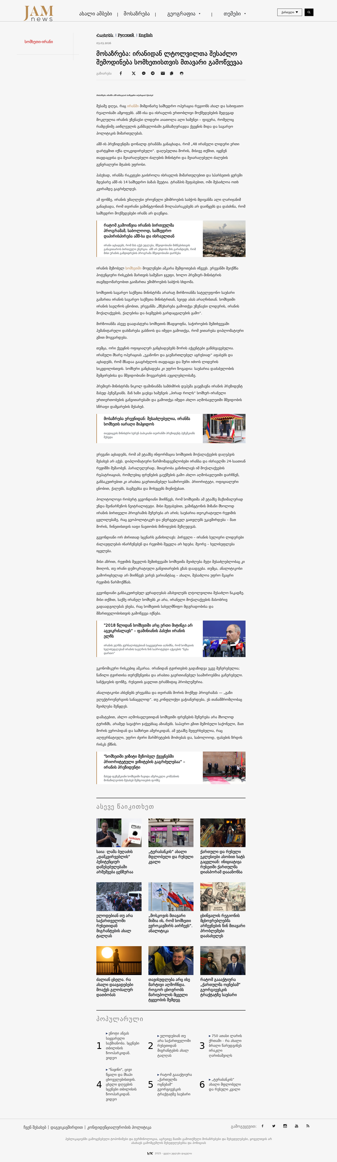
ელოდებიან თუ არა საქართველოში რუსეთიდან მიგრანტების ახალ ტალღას (114, 925)
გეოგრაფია (181, 13)
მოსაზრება (137, 13)
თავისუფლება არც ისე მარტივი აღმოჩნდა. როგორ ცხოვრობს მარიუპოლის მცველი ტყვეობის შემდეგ (169, 989)
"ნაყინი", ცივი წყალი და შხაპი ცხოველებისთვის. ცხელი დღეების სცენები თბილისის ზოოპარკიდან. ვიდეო (121, 1084)
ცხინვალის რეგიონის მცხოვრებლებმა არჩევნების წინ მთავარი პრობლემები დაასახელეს (222, 925)
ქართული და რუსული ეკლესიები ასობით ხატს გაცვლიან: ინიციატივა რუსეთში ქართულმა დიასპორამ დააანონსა (222, 861)
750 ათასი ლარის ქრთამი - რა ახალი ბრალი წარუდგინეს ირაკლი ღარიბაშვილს (225, 1045)
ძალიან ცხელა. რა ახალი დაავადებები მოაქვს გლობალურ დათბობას (114, 987)
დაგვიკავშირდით (67, 1127)
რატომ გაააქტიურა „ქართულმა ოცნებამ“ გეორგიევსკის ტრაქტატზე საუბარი (220, 987)
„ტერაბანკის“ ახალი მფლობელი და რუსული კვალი (170, 856)
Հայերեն (105, 35)
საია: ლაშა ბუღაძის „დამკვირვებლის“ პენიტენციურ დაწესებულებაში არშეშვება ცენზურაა (114, 861)
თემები (232, 13)
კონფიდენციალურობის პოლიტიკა (119, 1127)
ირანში (133, 106)
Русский (126, 35)
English (146, 35)
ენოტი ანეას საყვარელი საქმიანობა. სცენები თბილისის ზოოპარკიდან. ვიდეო (122, 1045)
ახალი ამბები (95, 13)
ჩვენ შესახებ (35, 1127)
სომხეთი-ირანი (39, 41)
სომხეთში (133, 268)
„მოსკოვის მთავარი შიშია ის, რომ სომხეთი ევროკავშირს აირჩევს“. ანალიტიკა (170, 923)
